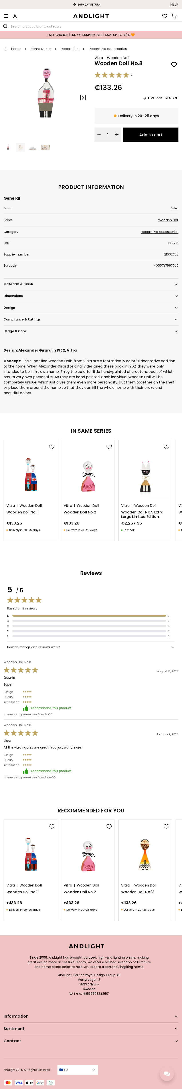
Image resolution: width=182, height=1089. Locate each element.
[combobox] (91, 26)
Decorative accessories (159, 232)
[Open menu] (6, 16)
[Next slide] (83, 97)
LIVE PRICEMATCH (163, 98)
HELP (174, 4)
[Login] (15, 16)
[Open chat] (167, 1074)
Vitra (99, 58)
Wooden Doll (118, 58)
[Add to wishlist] (174, 64)
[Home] (91, 16)
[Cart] (174, 16)
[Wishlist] (164, 16)
